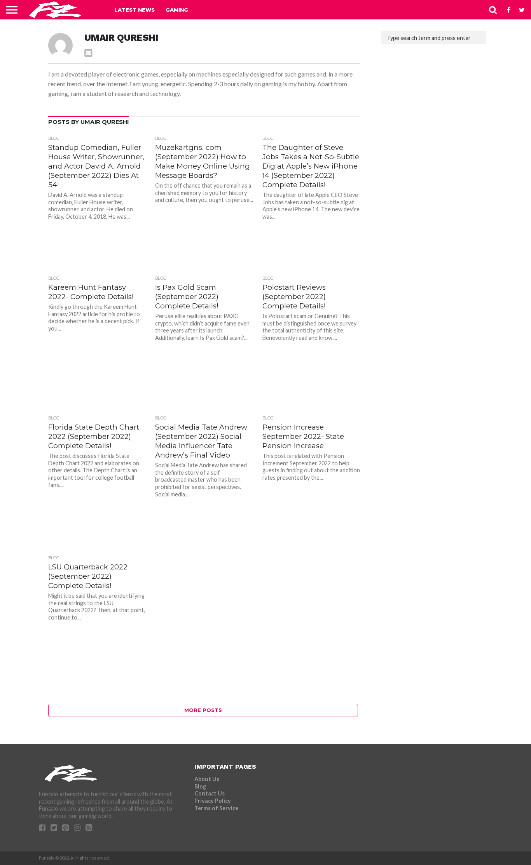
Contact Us (209, 793)
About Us (206, 779)
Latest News (134, 10)
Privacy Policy (212, 800)
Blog (200, 786)
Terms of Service (216, 808)
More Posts (203, 710)
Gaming (177, 10)
